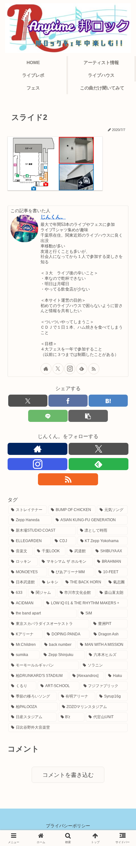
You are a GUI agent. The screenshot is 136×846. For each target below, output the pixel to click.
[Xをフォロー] (58, 368)
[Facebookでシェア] (68, 401)
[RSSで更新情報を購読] (93, 368)
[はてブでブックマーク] (108, 401)
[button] (88, 416)
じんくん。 (53, 217)
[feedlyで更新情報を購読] (81, 368)
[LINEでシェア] (47, 416)
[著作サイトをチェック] (46, 368)
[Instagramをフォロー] (69, 368)
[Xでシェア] (27, 401)
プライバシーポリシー (68, 825)
